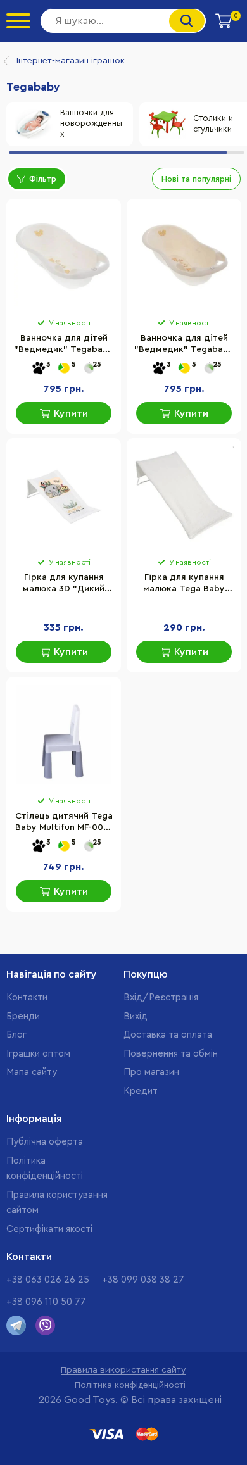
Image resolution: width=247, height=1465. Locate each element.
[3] (38, 368)
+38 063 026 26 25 (47, 1280)
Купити (71, 413)
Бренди (23, 1016)
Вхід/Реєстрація (161, 997)
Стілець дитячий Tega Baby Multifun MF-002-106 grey (64, 823)
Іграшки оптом (38, 1054)
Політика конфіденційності (130, 1385)
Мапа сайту (31, 1072)
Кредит (141, 1091)
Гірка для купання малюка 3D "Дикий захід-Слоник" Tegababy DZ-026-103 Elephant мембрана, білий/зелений (64, 584)
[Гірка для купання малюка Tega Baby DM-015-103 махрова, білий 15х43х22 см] (184, 496)
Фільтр (42, 179)
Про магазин (151, 1072)
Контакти (27, 997)
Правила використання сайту (123, 1370)
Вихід (136, 1016)
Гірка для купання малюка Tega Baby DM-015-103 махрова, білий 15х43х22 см (184, 584)
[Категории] (18, 20)
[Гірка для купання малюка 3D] (63, 496)
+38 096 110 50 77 (46, 1302)
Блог (16, 1035)
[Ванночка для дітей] (63, 257)
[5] (64, 368)
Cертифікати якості (49, 1229)
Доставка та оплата (168, 1035)
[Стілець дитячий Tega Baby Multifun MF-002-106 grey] (63, 735)
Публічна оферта (44, 1142)
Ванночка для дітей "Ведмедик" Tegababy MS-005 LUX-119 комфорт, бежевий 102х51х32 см (184, 345)
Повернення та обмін (171, 1054)
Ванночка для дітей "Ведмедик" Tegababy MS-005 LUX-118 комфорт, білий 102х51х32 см (63, 345)
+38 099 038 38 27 (143, 1280)
